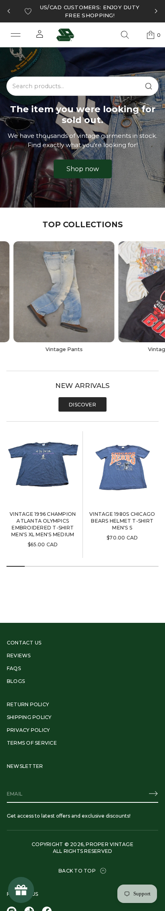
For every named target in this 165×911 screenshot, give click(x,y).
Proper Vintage (109, 844)
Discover (82, 405)
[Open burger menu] (15, 35)
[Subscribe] (153, 793)
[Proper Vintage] (65, 34)
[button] (125, 35)
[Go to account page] (39, 36)
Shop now (82, 169)
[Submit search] (148, 86)
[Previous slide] (9, 11)
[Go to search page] (125, 35)
